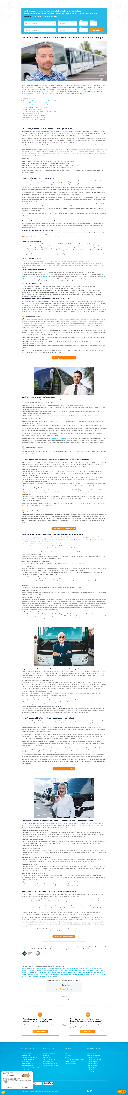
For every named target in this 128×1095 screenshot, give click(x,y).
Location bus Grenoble (92, 1063)
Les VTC (67, 1051)
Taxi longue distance (70, 1061)
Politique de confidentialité (27, 1059)
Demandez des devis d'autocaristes (64, 936)
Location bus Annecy (92, 1065)
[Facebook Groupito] (88, 1091)
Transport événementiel (70, 1063)
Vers (25, 27)
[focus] (54, 23)
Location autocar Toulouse (74, 968)
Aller (59, 20)
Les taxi (67, 1053)
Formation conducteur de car (50, 1063)
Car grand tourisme (47, 1057)
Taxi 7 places (68, 1055)
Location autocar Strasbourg (72, 970)
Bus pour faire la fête (48, 1051)
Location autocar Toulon (39, 970)
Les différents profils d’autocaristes (34, 115)
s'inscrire (87, 1031)
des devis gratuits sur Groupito (48, 213)
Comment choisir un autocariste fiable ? (35, 105)
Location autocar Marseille (44, 968)
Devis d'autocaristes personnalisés (64, 769)
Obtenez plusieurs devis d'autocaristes (64, 358)
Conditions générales (49, 1091)
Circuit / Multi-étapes (50, 16)
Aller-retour (27, 16)
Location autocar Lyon (59, 968)
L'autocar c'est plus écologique (84, 974)
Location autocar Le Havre (86, 972)
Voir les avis (64, 996)
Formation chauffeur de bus (49, 1061)
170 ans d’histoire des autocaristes (34, 119)
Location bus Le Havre (92, 1053)
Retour (60, 27)
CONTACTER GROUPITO (27, 1051)
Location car (46, 1055)
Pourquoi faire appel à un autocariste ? (35, 103)
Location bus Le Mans (92, 1057)
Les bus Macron (34, 976)
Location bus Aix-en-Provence (94, 1069)
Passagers (92, 20)
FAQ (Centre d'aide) (26, 1053)
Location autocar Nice (90, 968)
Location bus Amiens (92, 1051)
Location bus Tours (91, 1071)
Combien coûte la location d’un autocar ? (35, 107)
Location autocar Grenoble (55, 970)
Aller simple (37, 16)
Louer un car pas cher (67, 974)
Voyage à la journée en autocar (48, 976)
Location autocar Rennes (54, 972)
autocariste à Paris (37, 882)
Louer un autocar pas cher (53, 974)
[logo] (37, 1083)
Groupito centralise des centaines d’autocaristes (48, 759)
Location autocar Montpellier (90, 970)
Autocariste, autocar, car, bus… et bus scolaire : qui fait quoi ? (41, 101)
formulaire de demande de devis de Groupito (62, 438)
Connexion (57, 1091)
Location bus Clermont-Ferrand (94, 1059)
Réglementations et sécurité (32, 113)
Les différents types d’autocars (32, 109)
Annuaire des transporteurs (27, 1065)
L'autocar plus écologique (49, 1053)
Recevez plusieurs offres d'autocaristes (64, 528)
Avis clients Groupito (26, 1061)
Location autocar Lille (39, 972)
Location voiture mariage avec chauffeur (74, 1059)
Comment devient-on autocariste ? (34, 117)
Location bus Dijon (91, 1074)
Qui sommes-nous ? (26, 1055)
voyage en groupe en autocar (61, 752)
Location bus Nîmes (91, 1067)
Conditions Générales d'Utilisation (29, 1057)
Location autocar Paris (28, 968)
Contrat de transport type (49, 1059)
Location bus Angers (92, 1061)
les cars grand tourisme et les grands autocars (41, 505)
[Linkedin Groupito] (91, 1091)
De (24, 20)
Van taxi (67, 1057)
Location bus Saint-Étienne (93, 1055)
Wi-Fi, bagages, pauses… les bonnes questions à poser (40, 111)
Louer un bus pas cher (37, 974)
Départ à (81, 20)
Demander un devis (39, 1031)
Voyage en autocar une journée (50, 1065)
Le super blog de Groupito (27, 1063)
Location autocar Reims (70, 972)
